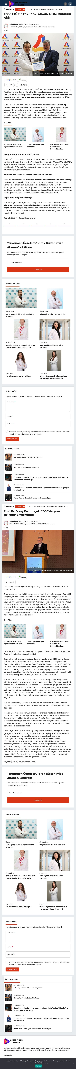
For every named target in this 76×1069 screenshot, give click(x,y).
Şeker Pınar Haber (17, 24)
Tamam (38, 1066)
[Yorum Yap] (6, 85)
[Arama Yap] (70, 4)
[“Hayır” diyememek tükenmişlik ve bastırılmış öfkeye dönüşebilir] (54, 365)
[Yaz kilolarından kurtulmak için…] (21, 365)
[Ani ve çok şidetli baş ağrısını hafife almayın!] (15, 138)
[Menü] (6, 4)
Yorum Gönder (12, 439)
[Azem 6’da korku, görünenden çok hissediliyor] (38, 498)
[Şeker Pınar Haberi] (18, 4)
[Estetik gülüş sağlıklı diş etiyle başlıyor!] (54, 334)
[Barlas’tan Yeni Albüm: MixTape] (38, 467)
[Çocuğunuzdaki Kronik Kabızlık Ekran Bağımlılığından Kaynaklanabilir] (61, 138)
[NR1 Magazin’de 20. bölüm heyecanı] (38, 457)
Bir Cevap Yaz (11, 391)
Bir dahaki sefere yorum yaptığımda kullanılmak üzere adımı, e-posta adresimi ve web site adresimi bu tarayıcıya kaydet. (39, 432)
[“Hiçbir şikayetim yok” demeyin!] (38, 138)
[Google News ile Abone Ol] (11, 80)
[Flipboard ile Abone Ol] (22, 80)
